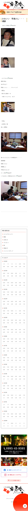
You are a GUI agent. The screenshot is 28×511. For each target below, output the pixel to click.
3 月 (16, 266)
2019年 (5, 326)
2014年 (5, 373)
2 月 (20, 266)
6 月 (4, 266)
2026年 (5, 261)
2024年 (5, 280)
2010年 (5, 411)
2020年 (5, 317)
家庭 (5, 237)
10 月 (12, 273)
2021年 (5, 308)
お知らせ (6, 239)
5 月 (8, 266)
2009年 (5, 420)
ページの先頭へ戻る (14, 480)
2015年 (5, 364)
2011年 (5, 402)
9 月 (16, 273)
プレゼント (6, 242)
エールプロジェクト (8, 234)
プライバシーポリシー (10, 498)
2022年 (5, 298)
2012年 (5, 392)
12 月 (4, 273)
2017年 (5, 345)
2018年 (5, 336)
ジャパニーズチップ (8, 251)
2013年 (5, 383)
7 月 (24, 264)
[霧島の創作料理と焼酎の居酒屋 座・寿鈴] (14, 5)
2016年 (5, 355)
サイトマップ (19, 498)
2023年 (5, 289)
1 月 (24, 266)
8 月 (20, 264)
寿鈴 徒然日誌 (5, 230)
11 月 (8, 273)
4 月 (12, 266)
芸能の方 (6, 248)
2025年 (5, 270)
